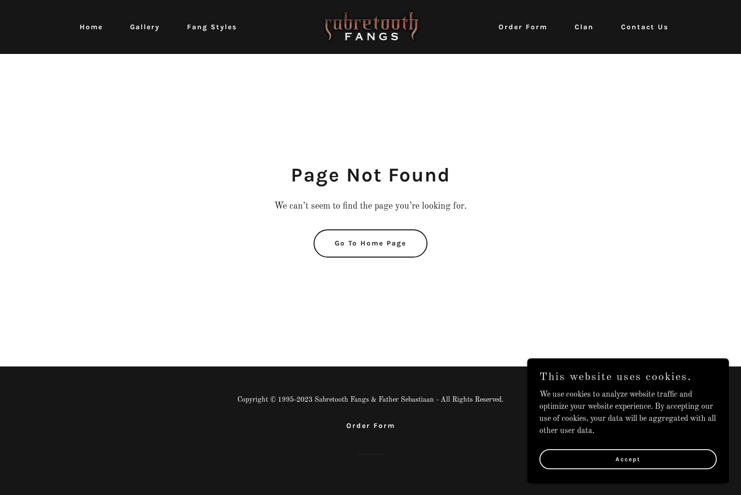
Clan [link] (584, 27)
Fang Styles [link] (212, 27)
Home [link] (91, 27)
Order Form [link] (523, 27)
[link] (370, 27)
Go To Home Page (370, 243)
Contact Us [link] (644, 27)
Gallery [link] (145, 27)
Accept (628, 458)
